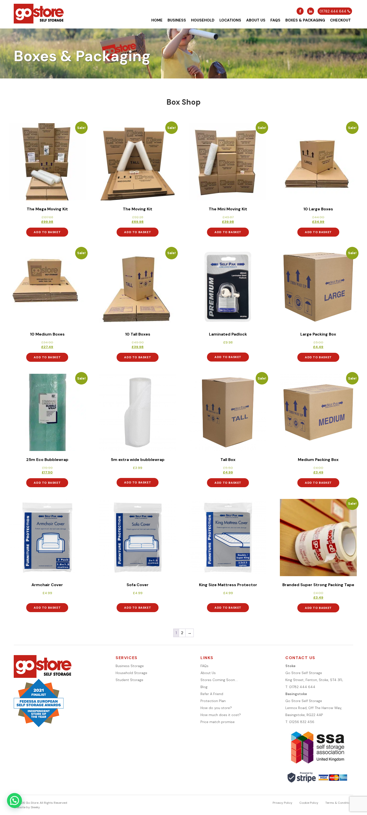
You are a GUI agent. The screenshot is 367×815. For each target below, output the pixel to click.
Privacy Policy (282, 803)
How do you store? (216, 708)
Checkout (340, 20)
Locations (230, 20)
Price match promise (217, 722)
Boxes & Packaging (305, 20)
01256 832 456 (301, 722)
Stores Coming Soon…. (219, 680)
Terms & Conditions (339, 803)
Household (202, 20)
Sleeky (35, 807)
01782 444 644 (302, 687)
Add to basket (47, 232)
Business (177, 20)
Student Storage (129, 680)
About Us (255, 20)
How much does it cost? (220, 715)
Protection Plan (213, 701)
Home (157, 20)
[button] (14, 800)
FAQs (275, 20)
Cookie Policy (308, 803)
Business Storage (130, 666)
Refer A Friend (211, 694)
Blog (203, 687)
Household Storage (131, 673)
